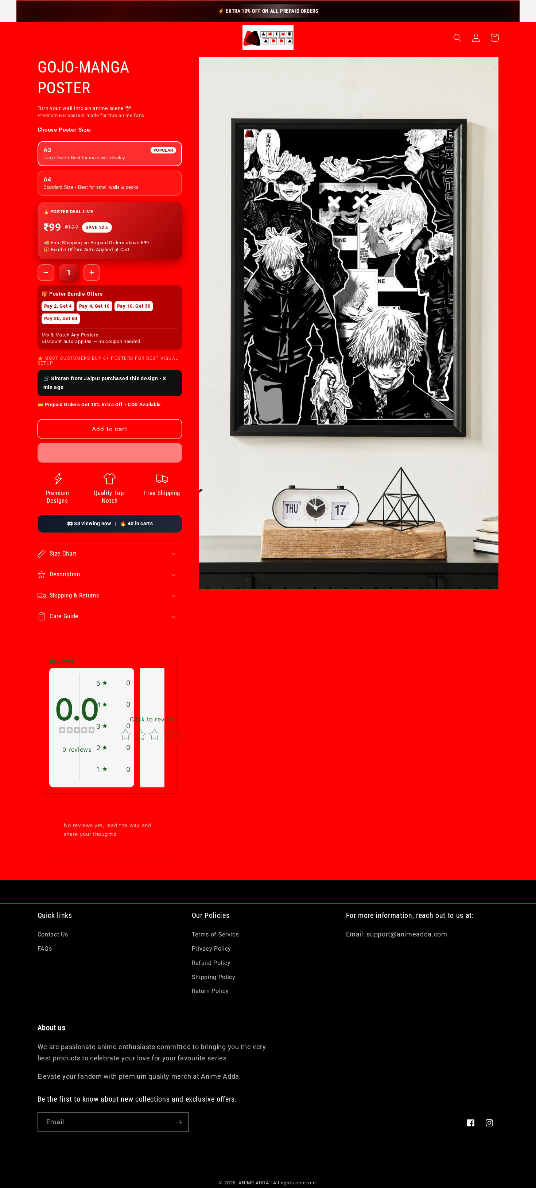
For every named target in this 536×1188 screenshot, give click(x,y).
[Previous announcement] (130, 11)
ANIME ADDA (253, 1182)
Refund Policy (211, 962)
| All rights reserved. (294, 1182)
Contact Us (53, 934)
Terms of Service (215, 934)
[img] (76, 731)
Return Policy (210, 991)
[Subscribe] (179, 1122)
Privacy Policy (212, 948)
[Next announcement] (406, 11)
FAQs (45, 948)
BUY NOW (81, 449)
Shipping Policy (214, 977)
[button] (457, 37)
